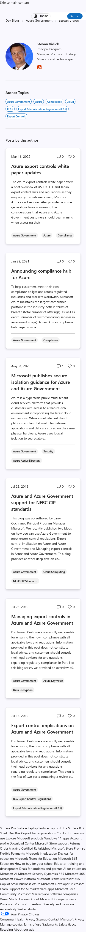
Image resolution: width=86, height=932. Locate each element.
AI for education (74, 868)
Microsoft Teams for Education (36, 858)
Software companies (64, 894)
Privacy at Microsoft (14, 904)
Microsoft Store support (52, 843)
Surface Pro (8, 828)
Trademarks (50, 924)
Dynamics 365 (54, 873)
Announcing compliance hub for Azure (41, 274)
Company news (65, 899)
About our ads (24, 929)
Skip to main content (14, 2)
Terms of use (32, 924)
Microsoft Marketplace (33, 894)
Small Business (21, 884)
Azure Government (39, 20)
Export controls (16, 116)
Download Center (22, 843)
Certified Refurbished (35, 848)
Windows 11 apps (56, 838)
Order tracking (10, 848)
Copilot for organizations (38, 833)
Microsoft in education (41, 853)
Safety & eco (67, 924)
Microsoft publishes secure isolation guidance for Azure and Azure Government (40, 381)
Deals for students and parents (40, 868)
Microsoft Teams (48, 879)
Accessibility (8, 909)
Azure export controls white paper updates (40, 169)
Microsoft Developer (55, 884)
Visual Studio (9, 899)
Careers (24, 899)
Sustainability (26, 909)
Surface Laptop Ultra (53, 828)
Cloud (70, 101)
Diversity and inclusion (58, 904)
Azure (38, 101)
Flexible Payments (12, 853)
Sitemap (41, 919)
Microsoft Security (30, 873)
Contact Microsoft (61, 919)
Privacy (79, 919)
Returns (74, 843)
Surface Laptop (27, 828)
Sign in (74, 16)
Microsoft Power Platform (18, 879)
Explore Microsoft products (24, 838)
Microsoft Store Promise (68, 848)
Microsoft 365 (75, 873)
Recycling (6, 929)
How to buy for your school (34, 863)
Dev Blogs (12, 20)
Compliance (54, 101)
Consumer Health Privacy (17, 919)
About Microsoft (42, 899)
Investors (35, 904)
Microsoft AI (8, 873)
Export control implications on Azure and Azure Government (42, 728)
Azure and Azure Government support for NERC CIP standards (42, 502)
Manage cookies (11, 924)
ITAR (10, 109)
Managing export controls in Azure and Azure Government (42, 619)
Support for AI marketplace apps (31, 889)
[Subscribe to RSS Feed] (39, 69)
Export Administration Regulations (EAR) (42, 109)
